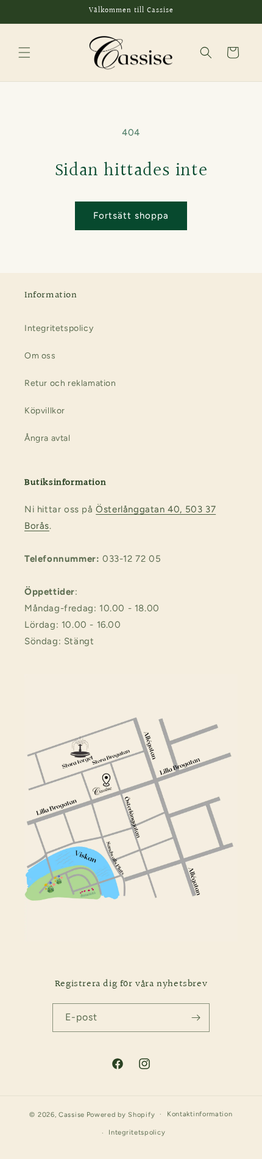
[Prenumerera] (195, 1017)
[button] (24, 52)
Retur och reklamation (70, 383)
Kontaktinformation (200, 1114)
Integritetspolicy (58, 328)
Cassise (71, 1114)
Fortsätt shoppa (131, 215)
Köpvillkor (44, 410)
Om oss (40, 356)
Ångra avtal (47, 438)
